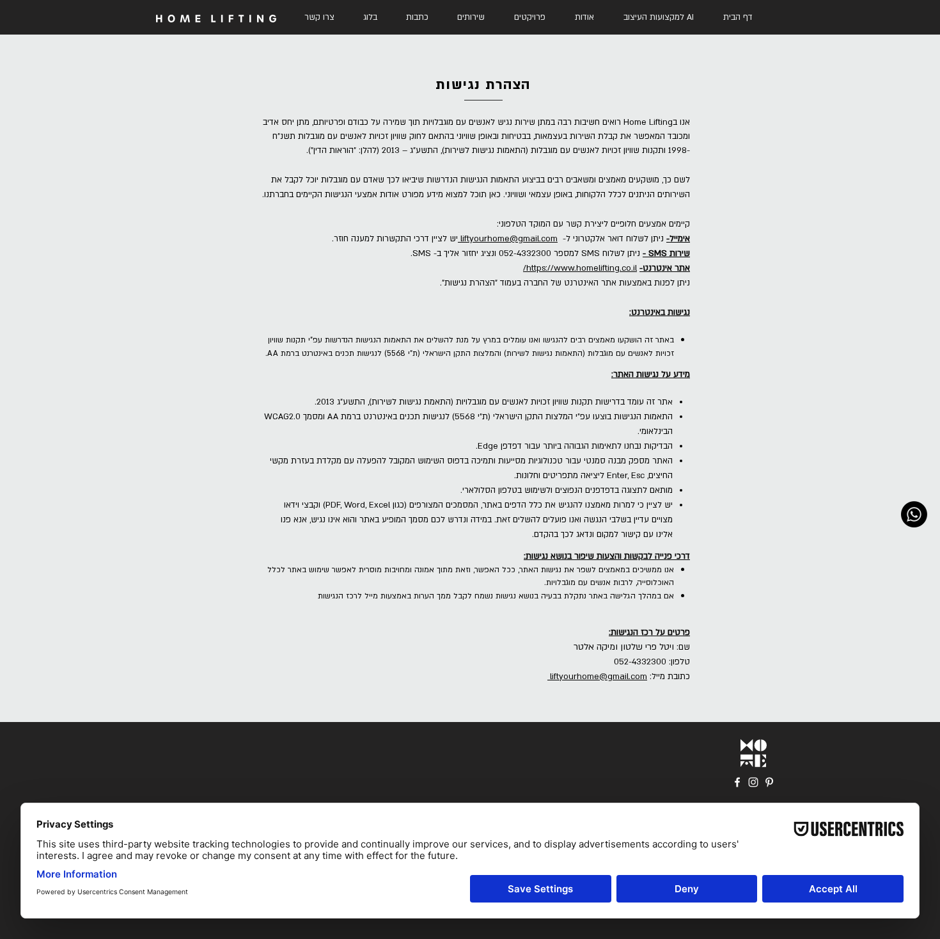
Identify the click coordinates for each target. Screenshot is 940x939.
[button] (471, 17)
